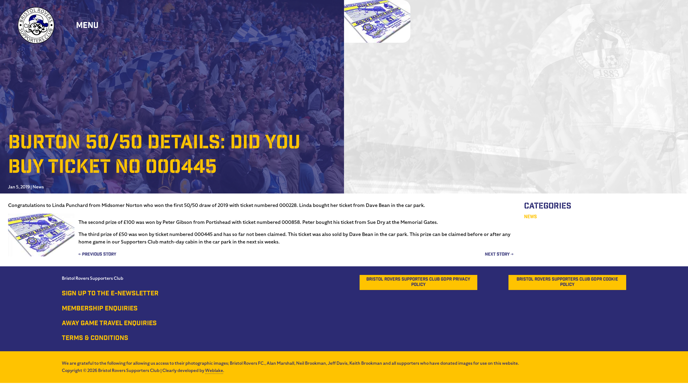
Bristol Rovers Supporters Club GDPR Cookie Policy (567, 282)
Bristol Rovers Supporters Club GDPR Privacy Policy (418, 282)
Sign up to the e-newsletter (110, 294)
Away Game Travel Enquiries (109, 324)
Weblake (214, 371)
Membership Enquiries (100, 309)
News (38, 187)
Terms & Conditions (95, 338)
